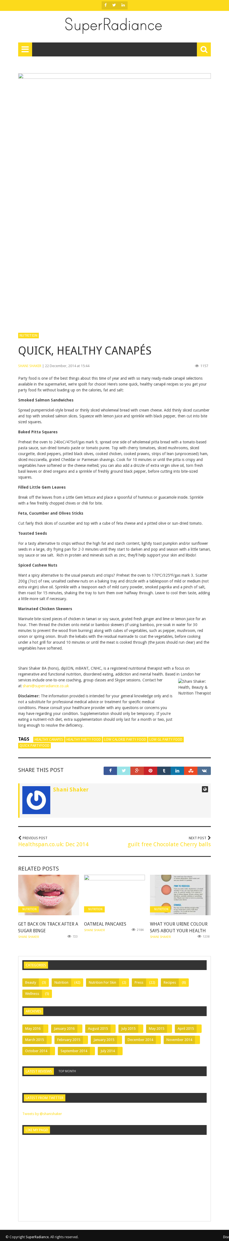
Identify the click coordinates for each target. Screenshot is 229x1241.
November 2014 (179, 1040)
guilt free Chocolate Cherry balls (169, 844)
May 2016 (32, 1028)
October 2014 (36, 1051)
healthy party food (83, 739)
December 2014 (140, 1040)
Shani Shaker (29, 366)
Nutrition (28, 335)
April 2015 (186, 1028)
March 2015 (34, 1040)
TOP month (67, 1071)
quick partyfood (34, 746)
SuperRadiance (37, 1237)
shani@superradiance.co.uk (46, 686)
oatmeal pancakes (105, 924)
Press (139, 982)
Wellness (32, 994)
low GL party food (165, 739)
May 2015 (156, 1028)
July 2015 (128, 1028)
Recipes (170, 982)
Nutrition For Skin (102, 982)
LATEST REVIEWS (39, 1071)
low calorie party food (125, 739)
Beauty (30, 982)
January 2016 (64, 1028)
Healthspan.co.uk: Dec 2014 (53, 844)
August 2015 (98, 1028)
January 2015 (104, 1040)
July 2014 (108, 1051)
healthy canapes (49, 739)
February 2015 (68, 1040)
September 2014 (74, 1051)
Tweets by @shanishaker (42, 1114)
